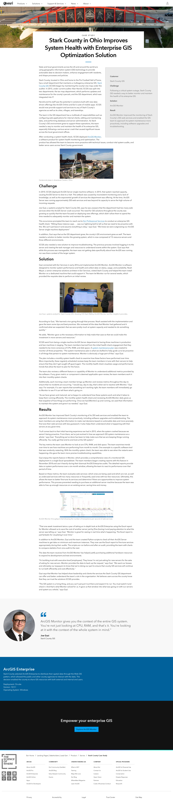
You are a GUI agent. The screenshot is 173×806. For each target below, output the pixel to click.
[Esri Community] (4, 778)
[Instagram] (9, 778)
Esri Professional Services (94, 221)
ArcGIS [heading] (29, 762)
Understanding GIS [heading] (78, 762)
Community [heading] (53, 762)
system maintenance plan (103, 348)
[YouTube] (14, 778)
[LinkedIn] (14, 773)
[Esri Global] (8, 3)
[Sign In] (167, 3)
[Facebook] (4, 773)
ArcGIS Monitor (94, 137)
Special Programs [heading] (123, 762)
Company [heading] (97, 762)
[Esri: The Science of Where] (9, 762)
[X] (9, 773)
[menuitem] (35, 767)
